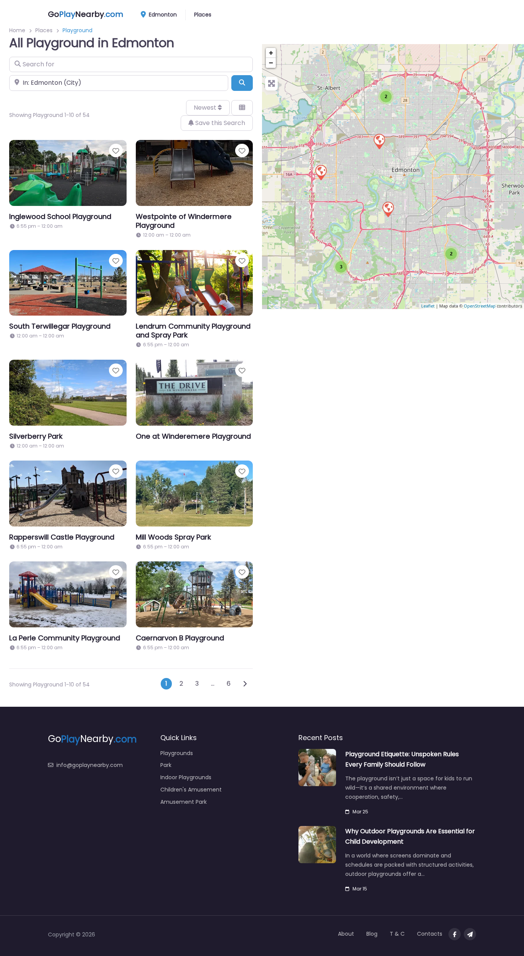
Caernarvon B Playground (180, 638)
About (346, 934)
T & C (397, 934)
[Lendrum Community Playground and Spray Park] (387, 209)
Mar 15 (360, 888)
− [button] (271, 63)
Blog (371, 934)
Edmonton (162, 14)
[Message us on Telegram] (470, 934)
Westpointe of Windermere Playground (184, 221)
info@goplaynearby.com (89, 765)
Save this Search (219, 122)
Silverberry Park (36, 436)
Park (165, 765)
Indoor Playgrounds (185, 777)
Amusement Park (183, 802)
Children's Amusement (191, 789)
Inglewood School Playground (60, 216)
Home (17, 30)
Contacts (429, 934)
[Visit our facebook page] (454, 934)
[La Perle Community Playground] (320, 172)
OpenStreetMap (480, 306)
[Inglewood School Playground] (379, 141)
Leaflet (428, 306)
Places (202, 14)
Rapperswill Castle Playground (61, 537)
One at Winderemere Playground (193, 436)
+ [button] (271, 53)
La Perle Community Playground (64, 638)
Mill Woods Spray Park (173, 537)
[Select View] (242, 107)
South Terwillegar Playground (59, 326)
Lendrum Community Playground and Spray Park (193, 330)
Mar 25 (360, 811)
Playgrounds (176, 753)
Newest (206, 107)
